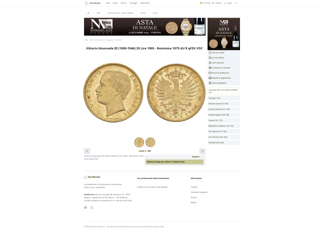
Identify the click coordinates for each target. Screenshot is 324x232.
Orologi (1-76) (214, 98)
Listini (115, 3)
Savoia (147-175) (215, 120)
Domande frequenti (199, 192)
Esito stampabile (219, 83)
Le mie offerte (218, 57)
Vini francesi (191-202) (218, 137)
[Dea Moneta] (88, 13)
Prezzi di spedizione (220, 73)
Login (229, 3)
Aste (108, 3)
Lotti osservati (218, 63)
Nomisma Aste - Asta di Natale (120, 13)
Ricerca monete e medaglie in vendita (106, 40)
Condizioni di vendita (221, 68)
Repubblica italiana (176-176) (221, 126)
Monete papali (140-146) (219, 115)
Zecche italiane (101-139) (219, 109)
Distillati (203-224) (216, 142)
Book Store (145, 3)
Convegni (134, 3)
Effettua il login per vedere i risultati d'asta (166, 162)
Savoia (143, 13)
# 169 (155, 13)
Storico (124, 3)
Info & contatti (218, 52)
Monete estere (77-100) (218, 103)
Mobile (194, 202)
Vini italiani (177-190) (217, 131)
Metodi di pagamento (221, 78)
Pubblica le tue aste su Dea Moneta (152, 187)
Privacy (194, 197)
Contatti (194, 187)
